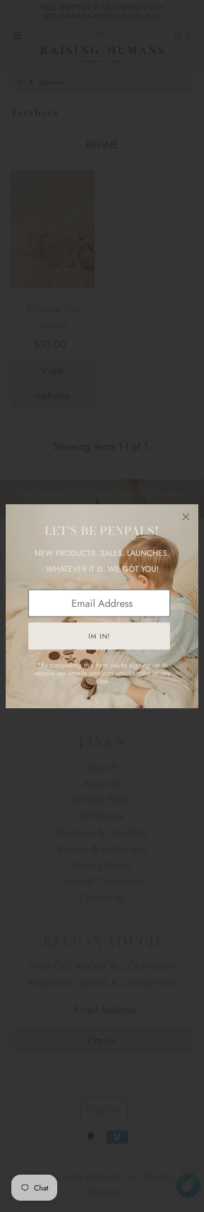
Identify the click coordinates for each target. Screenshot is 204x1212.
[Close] (185, 516)
